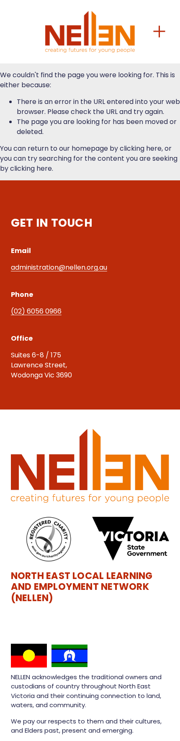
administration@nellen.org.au (59, 267)
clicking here (141, 148)
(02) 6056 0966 (36, 311)
